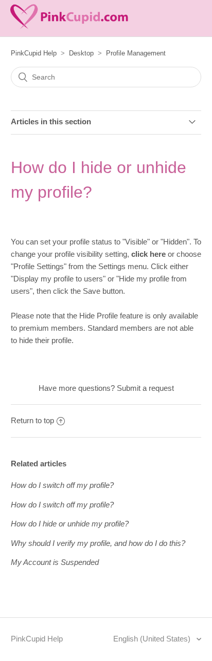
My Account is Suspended (55, 562)
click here (148, 254)
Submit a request (145, 388)
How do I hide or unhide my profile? (70, 523)
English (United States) (152, 638)
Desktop (81, 53)
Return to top (32, 420)
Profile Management (136, 53)
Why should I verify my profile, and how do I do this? (98, 543)
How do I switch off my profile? (62, 485)
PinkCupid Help (34, 53)
